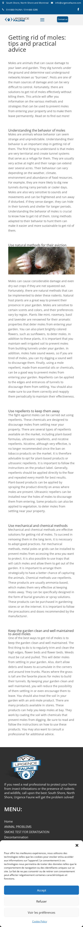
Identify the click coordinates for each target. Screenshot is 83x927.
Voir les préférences (41, 912)
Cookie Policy (39, 921)
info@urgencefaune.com (68, 2)
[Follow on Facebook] (78, 8)
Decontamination (16, 837)
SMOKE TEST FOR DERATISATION (26, 832)
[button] (77, 845)
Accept (41, 890)
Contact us (62, 19)
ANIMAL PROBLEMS (17, 827)
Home (8, 821)
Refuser (41, 901)
